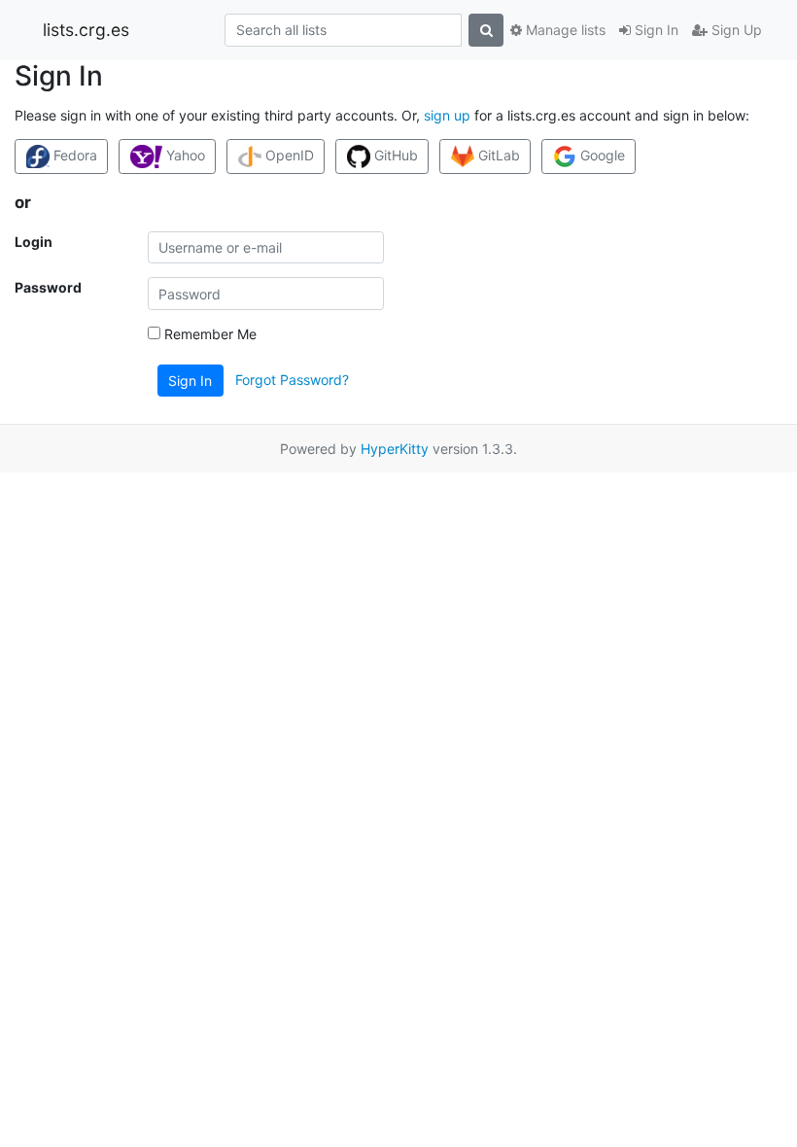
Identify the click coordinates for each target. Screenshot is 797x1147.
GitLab (497, 155)
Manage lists (564, 29)
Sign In (654, 29)
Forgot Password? (292, 379)
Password (48, 287)
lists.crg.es (86, 29)
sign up (447, 115)
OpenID (287, 155)
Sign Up (735, 29)
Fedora (73, 155)
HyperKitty (395, 448)
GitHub (394, 155)
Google (600, 155)
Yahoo (183, 155)
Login (33, 241)
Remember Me (208, 334)
